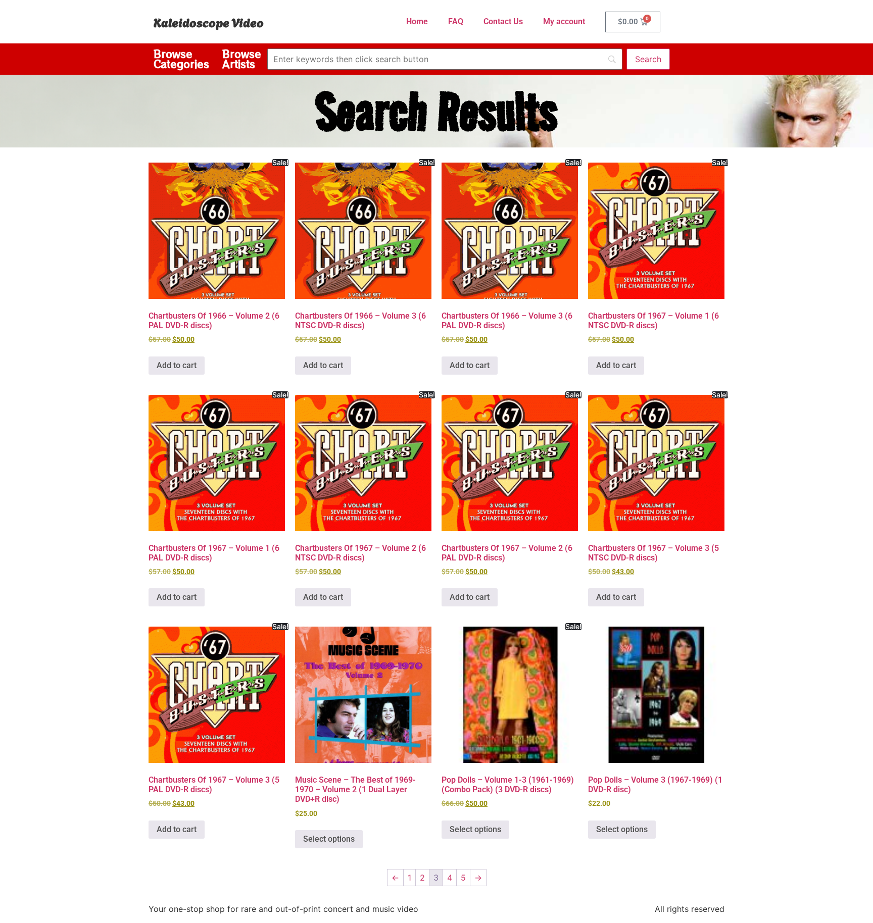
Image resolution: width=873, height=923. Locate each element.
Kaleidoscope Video (209, 22)
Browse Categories (181, 58)
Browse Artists (241, 58)
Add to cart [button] (177, 365)
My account (564, 21)
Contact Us (503, 21)
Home (417, 21)
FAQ (455, 21)
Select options (329, 839)
